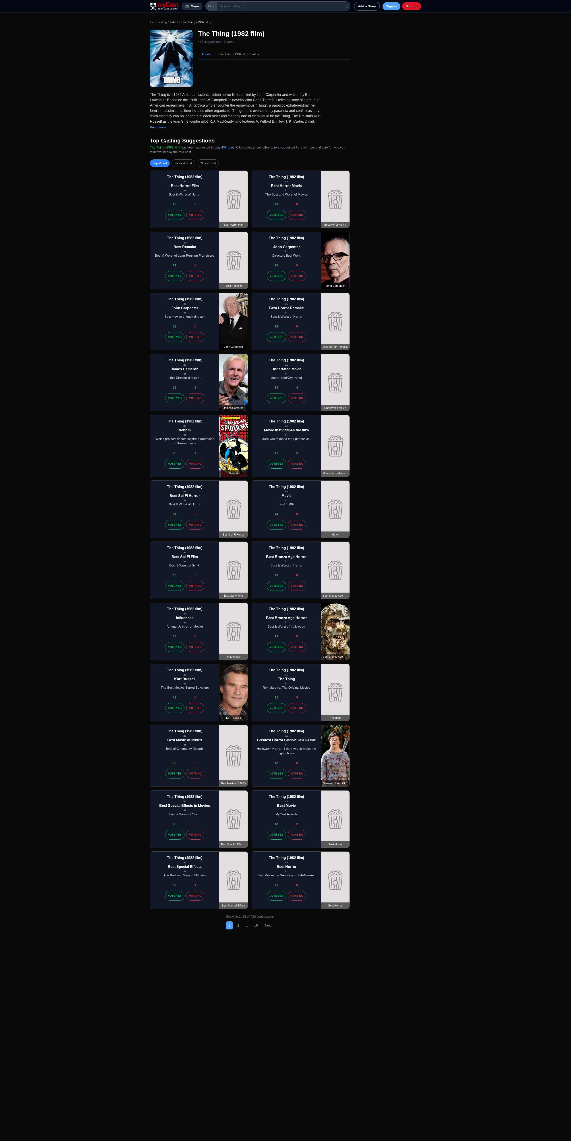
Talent (174, 22)
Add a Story (367, 6)
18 (276, 265)
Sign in (391, 6)
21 (174, 265)
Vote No (195, 214)
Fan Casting (158, 22)
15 (174, 453)
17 (276, 453)
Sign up (412, 6)
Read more (158, 127)
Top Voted (160, 163)
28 (174, 204)
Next (268, 925)
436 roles (227, 147)
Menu (195, 6)
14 (174, 514)
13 (276, 575)
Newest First (183, 163)
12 (174, 697)
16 (174, 326)
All (209, 6)
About (206, 54)
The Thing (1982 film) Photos (238, 54)
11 (276, 885)
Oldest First (208, 163)
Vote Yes (175, 214)
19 (276, 387)
